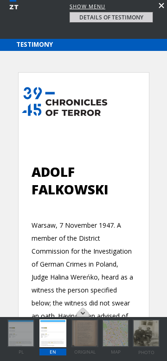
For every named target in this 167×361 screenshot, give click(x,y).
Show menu (87, 6)
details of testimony (111, 17)
